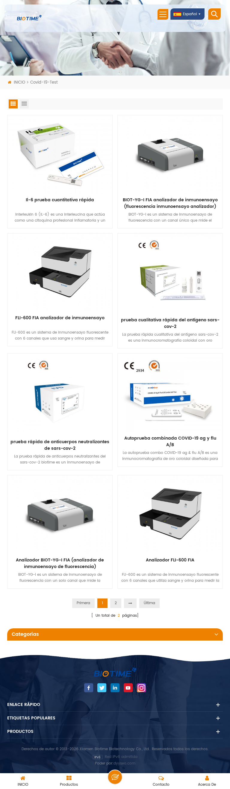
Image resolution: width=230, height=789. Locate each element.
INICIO (19, 82)
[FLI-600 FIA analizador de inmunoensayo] (59, 272)
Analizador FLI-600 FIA (170, 560)
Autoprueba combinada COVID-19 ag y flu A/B (170, 441)
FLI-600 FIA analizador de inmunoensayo (60, 318)
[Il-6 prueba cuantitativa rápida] (59, 154)
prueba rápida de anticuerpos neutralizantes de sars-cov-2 (59, 445)
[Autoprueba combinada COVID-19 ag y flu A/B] (170, 392)
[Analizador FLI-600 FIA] (170, 514)
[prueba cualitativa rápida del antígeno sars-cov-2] (170, 273)
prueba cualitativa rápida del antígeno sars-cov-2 (170, 323)
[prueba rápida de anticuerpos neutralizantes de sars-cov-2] (59, 394)
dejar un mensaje (115, 777)
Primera (83, 603)
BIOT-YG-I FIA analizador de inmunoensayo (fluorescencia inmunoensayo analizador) (170, 203)
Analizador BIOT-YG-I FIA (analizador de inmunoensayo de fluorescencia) (60, 563)
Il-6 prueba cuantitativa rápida (60, 200)
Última (149, 603)
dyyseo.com (124, 763)
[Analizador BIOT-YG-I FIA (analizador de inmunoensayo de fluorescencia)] (59, 514)
